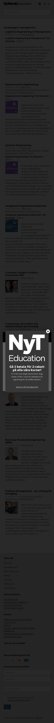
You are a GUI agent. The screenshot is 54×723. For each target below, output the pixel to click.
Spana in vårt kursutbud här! (27, 387)
